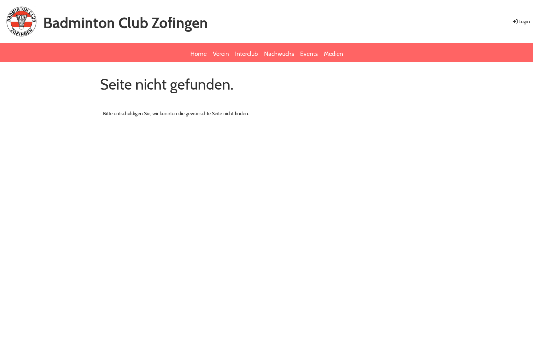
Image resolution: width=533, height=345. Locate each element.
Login (524, 21)
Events (309, 53)
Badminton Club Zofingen (125, 23)
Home (198, 53)
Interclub (246, 53)
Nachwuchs (279, 53)
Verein (221, 53)
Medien (333, 53)
